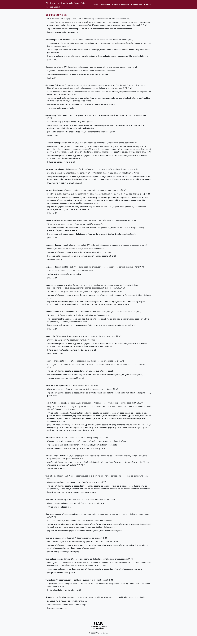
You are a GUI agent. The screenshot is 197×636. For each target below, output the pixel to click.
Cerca (95, 4)
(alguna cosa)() (64, 206)
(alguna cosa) (90, 155)
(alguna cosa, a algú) (77, 203)
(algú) (78, 604)
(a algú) (59, 267)
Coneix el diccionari (120, 4)
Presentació (105, 4)
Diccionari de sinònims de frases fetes (65, 3)
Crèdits (147, 4)
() (64, 32)
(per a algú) (57, 18)
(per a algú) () (64, 56)
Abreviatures (136, 4)
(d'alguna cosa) (61, 169)
